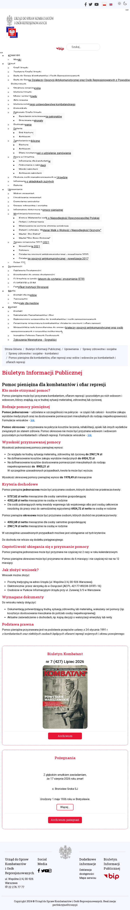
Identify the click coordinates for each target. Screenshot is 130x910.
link (32, 420)
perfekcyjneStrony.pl (65, 904)
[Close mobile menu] (1, 52)
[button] (119, 3)
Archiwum (65, 736)
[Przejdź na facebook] (39, 871)
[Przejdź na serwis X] (43, 871)
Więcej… (65, 807)
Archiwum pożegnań (65, 820)
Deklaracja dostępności (86, 872)
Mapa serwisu (87, 878)
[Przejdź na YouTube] (47, 871)
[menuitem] (14, 56)
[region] (65, 876)
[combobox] (83, 47)
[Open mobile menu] (127, 9)
